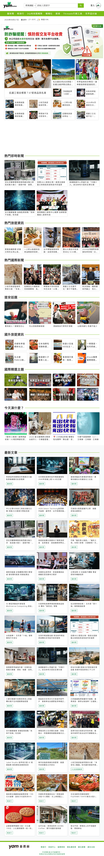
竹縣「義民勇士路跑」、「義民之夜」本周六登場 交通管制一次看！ (83, 542)
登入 (93, 5)
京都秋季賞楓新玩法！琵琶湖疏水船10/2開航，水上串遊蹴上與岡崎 (51, 796)
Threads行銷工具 (72, 13)
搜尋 (58, 13)
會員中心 (52, 847)
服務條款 (61, 847)
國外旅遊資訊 (14, 334)
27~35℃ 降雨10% (38, 19)
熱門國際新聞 (14, 260)
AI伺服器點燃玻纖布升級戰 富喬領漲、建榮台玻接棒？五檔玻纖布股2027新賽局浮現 (83, 701)
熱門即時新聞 (14, 156)
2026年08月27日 (11, 20)
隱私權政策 (71, 847)
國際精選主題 (14, 369)
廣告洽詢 (91, 847)
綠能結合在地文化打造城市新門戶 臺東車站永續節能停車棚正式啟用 (51, 701)
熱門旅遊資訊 (14, 223)
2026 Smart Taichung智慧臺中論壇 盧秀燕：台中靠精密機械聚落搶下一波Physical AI (51, 511)
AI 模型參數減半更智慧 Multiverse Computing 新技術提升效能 (19, 606)
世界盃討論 (91, 13)
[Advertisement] (52, 137)
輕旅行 (20, 13)
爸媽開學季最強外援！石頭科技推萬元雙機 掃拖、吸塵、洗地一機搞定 (19, 669)
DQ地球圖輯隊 (34, 13)
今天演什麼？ (14, 408)
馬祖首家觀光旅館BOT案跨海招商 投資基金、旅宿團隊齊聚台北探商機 (51, 542)
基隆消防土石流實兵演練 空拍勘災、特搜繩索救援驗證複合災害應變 (51, 733)
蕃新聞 (10, 13)
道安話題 (10, 297)
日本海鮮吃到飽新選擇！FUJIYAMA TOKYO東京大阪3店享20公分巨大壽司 (84, 796)
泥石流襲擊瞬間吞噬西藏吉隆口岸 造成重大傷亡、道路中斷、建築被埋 (19, 542)
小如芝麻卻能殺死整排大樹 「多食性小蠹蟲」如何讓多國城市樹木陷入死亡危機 (84, 764)
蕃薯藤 (9, 5)
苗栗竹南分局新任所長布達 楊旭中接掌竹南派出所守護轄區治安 (83, 733)
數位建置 (82, 847)
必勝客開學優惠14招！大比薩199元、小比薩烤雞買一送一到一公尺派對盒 (19, 828)
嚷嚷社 (49, 13)
